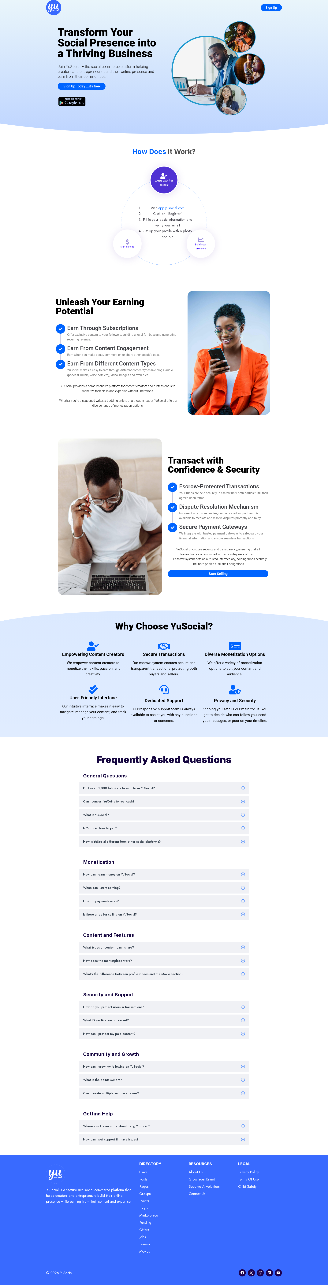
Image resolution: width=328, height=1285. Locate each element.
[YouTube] (278, 1272)
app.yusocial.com (171, 208)
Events (144, 1200)
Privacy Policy (248, 1172)
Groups (145, 1193)
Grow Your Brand (202, 1179)
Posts (143, 1179)
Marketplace (148, 1215)
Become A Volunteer (204, 1186)
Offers (144, 1229)
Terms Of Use (248, 1179)
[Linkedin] (269, 1272)
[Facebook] (242, 1272)
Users (143, 1172)
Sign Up (271, 7)
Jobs (142, 1236)
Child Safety (247, 1186)
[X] (251, 1272)
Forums (144, 1244)
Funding (145, 1222)
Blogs (143, 1208)
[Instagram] (260, 1272)
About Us (196, 1172)
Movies (144, 1251)
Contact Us (197, 1193)
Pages (144, 1186)
